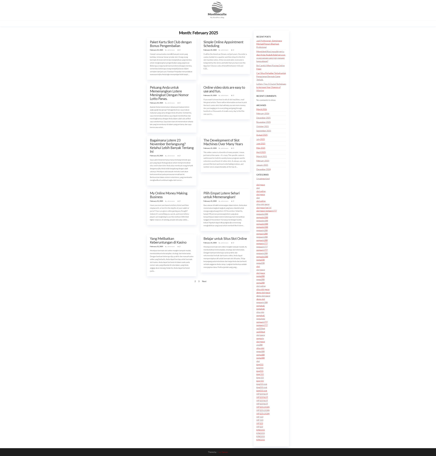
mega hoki (260, 318)
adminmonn (171, 50)
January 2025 (262, 165)
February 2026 (262, 113)
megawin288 (262, 230)
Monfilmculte (217, 14)
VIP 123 (259, 417)
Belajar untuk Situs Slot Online (225, 238)
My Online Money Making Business (168, 195)
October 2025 (262, 126)
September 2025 (263, 130)
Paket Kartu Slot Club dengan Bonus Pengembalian (171, 44)
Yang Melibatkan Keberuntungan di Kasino (168, 240)
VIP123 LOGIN (262, 407)
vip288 (259, 345)
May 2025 (260, 148)
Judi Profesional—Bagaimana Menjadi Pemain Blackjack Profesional (269, 43)
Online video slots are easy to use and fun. (224, 89)
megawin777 (262, 243)
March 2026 (261, 109)
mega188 (260, 351)
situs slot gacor (263, 204)
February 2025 (262, 160)
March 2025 (261, 156)
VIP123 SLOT (262, 394)
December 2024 (263, 169)
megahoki (260, 305)
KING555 (260, 430)
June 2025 (260, 143)
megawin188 (262, 302)
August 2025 (262, 135)
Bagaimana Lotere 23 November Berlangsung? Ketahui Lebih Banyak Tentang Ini (172, 145)
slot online (261, 191)
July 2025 (260, 139)
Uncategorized (263, 178)
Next (204, 281)
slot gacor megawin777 (266, 210)
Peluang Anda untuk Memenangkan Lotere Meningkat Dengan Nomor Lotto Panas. (169, 93)
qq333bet (260, 328)
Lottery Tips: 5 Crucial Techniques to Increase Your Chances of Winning (271, 87)
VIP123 (259, 423)
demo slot (260, 299)
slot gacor (260, 184)
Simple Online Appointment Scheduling (223, 44)
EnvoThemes (222, 452)
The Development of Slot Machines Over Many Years (223, 142)
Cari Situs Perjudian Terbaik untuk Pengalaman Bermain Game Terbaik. (271, 76)
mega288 (260, 276)
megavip (260, 338)
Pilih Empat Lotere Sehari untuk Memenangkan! (221, 195)
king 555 (260, 374)
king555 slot (261, 384)
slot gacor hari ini (263, 207)
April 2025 (261, 152)
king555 (259, 364)
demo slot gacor (263, 292)
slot (258, 188)
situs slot (260, 312)
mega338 (260, 260)
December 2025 (263, 117)
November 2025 (263, 122)
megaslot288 (262, 214)
